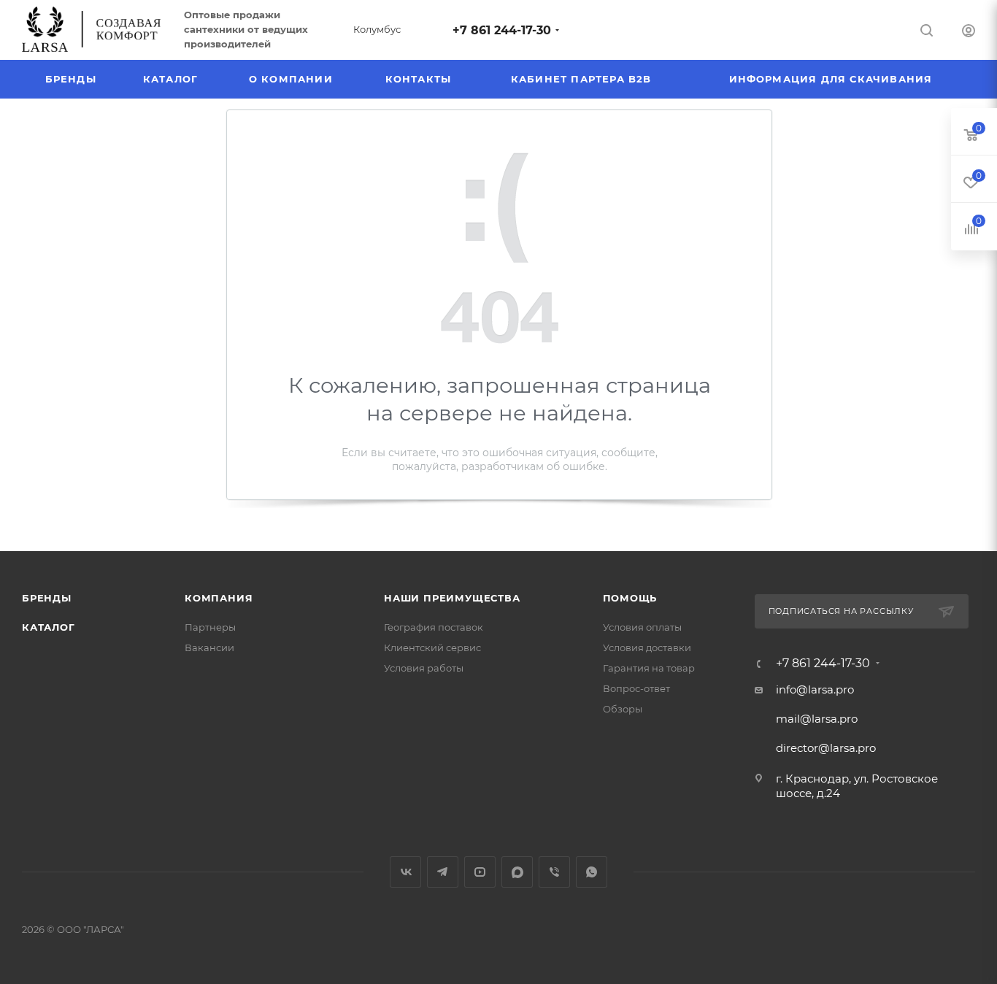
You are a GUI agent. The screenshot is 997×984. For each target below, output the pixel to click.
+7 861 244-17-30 (502, 30)
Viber (554, 872)
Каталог (48, 627)
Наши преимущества (452, 598)
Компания (219, 598)
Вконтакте (405, 872)
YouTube (480, 872)
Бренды (47, 598)
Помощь (630, 598)
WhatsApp (591, 872)
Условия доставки (647, 647)
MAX (517, 872)
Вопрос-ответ (636, 688)
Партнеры (210, 627)
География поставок (433, 627)
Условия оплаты (642, 627)
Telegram (442, 872)
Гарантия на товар (649, 668)
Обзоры (622, 709)
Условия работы (423, 668)
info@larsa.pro (815, 689)
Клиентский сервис (432, 647)
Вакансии (209, 647)
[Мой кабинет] (968, 32)
